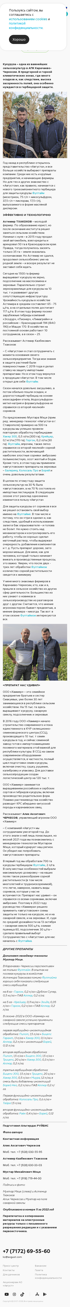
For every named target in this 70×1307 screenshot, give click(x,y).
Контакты (9, 1270)
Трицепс (8, 1059)
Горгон (30, 440)
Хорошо (19, 39)
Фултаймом (39, 567)
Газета (39, 1270)
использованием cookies (28, 19)
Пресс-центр (11, 1265)
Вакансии (40, 1265)
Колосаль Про (28, 470)
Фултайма (25, 941)
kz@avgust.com (12, 1256)
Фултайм (38, 193)
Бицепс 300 (33, 1055)
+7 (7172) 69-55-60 (26, 1251)
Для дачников (11, 1274)
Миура (35, 1077)
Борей (45, 470)
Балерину (11, 470)
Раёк (22, 1113)
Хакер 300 (10, 436)
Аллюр (28, 995)
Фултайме (24, 514)
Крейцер (47, 436)
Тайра (7, 1103)
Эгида (45, 1002)
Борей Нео (10, 1085)
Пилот (24, 1034)
